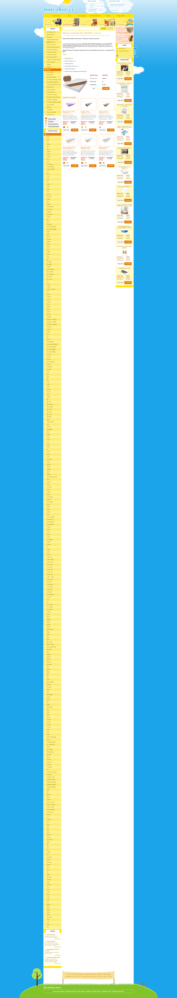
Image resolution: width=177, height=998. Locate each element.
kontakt (99, 974)
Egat (48, 377)
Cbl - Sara (49, 279)
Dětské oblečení (51, 89)
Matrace (49, 69)
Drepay (49, 359)
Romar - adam (50, 802)
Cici (48, 291)
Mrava (48, 689)
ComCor (49, 296)
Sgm (48, 827)
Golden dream (50, 422)
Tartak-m (49, 862)
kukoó (48, 529)
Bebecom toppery (51, 226)
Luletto (48, 612)
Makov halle (50, 629)
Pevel (48, 729)
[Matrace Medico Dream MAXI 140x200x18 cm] (70, 143)
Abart (48, 136)
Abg (48, 139)
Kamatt (49, 492)
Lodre (48, 549)
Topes (48, 882)
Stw (48, 854)
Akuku (48, 144)
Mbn (48, 652)
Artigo (48, 184)
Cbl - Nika (49, 276)
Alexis (48, 154)
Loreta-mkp (50, 587)
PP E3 (48, 747)
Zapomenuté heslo (92, 9)
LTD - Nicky (50, 607)
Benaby (49, 239)
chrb (48, 442)
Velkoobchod (50, 114)
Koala (48, 509)
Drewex (49, 364)
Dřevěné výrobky (51, 77)
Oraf (48, 714)
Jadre (48, 462)
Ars (48, 181)
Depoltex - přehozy (52, 319)
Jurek (48, 489)
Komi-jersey (50, 519)
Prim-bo (49, 764)
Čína (48, 304)
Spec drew (49, 839)
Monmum (49, 687)
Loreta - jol (49, 567)
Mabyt (48, 617)
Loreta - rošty (50, 577)
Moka (48, 679)
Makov (48, 627)
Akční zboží (52, 119)
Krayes (49, 527)
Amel (48, 161)
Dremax (49, 356)
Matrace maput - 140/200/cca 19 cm (86, 112)
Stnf (48, 847)
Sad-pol (49, 819)
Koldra (48, 512)
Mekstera (49, 664)
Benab (48, 236)
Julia (48, 484)
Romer (48, 814)
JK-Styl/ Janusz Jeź (52, 477)
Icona (48, 444)
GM (47, 399)
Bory (48, 256)
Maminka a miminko (52, 99)
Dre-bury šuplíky (51, 349)
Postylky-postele (51, 742)
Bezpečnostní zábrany (52, 82)
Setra (48, 824)
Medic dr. (49, 662)
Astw (48, 186)
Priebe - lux (50, 762)
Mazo (48, 639)
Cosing (48, 301)
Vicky (48, 889)
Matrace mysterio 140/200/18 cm (104, 148)
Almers (49, 156)
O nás (69, 15)
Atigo (48, 189)
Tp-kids (49, 884)
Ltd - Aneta (49, 604)
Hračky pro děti (51, 92)
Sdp (48, 822)
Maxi (48, 637)
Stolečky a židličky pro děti (54, 102)
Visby (48, 897)
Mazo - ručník (50, 644)
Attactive (49, 196)
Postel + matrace (51, 44)
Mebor (48, 659)
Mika (48, 667)
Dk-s (48, 334)
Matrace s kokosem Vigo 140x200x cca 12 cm (98, 35)
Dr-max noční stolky (52, 344)
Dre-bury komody (51, 346)
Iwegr (48, 454)
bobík (48, 244)
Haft (48, 424)
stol (48, 849)
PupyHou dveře (51, 779)
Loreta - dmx (50, 562)
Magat (48, 622)
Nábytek (49, 67)
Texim (48, 874)
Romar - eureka (51, 804)
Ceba (48, 284)
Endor (48, 384)
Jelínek (49, 474)
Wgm (48, 907)
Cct (48, 281)
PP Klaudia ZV (50, 752)
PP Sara (49, 759)
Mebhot (49, 654)
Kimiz (48, 504)
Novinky (50, 121)
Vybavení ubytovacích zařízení (52, 40)
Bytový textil (50, 74)
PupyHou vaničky (51, 782)
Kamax (49, 494)
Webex (48, 904)
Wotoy (48, 912)
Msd (48, 692)
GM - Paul (49, 409)
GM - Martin (50, 407)
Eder (48, 372)
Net (48, 702)
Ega (48, 374)
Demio (48, 314)
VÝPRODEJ (50, 109)
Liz (47, 547)
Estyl (48, 387)
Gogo (48, 419)
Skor (48, 829)
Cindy (48, 294)
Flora (48, 394)
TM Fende (49, 877)
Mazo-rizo (49, 649)
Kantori (49, 499)
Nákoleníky (50, 694)
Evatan (48, 389)
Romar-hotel (50, 812)
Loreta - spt (50, 579)
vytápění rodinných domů (93, 991)
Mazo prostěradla (51, 647)
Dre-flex (49, 354)
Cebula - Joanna (51, 289)
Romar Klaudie (51, 809)
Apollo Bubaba (50, 166)
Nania (48, 697)
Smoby (48, 834)
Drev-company (51, 361)
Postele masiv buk (51, 52)
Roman (49, 799)
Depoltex (49, 316)
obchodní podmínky (90, 974)
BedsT (48, 231)
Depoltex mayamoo (52, 324)
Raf (48, 792)
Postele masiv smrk (52, 49)
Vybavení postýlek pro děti (54, 84)
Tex (48, 872)
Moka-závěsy (50, 682)
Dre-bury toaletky (51, 351)
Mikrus (48, 669)
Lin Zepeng (49, 539)
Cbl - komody (50, 274)
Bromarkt (49, 261)
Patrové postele (51, 62)
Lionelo (49, 542)
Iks (47, 449)
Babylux (49, 211)
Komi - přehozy (51, 517)
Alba (48, 149)
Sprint (48, 842)
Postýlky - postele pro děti (53, 59)
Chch (48, 437)
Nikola (48, 704)
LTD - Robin (50, 609)
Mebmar (49, 657)
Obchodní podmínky (95, 15)
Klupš (48, 507)
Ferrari (48, 392)
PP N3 (48, 757)
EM (47, 379)
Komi (48, 514)
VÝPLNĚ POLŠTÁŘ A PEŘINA (78, 35)
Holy (48, 432)
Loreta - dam (50, 559)
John (48, 479)
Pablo (48, 717)
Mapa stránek (120, 15)
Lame (48, 532)
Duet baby (49, 366)
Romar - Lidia (50, 807)
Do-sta (48, 339)
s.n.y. (48, 817)
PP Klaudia (49, 749)
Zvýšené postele (51, 42)
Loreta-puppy (50, 594)
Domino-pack (50, 341)
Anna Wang (50, 164)
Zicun (48, 924)
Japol (48, 472)
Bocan (48, 246)
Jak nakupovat (82, 15)
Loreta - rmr (50, 574)
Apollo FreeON (50, 169)
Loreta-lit (49, 582)
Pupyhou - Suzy (51, 777)
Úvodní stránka (56, 15)
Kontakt (108, 15)
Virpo (48, 894)
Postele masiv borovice (53, 47)
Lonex (48, 552)
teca (48, 869)
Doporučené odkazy (58, 991)
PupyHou (49, 774)
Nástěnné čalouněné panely (54, 79)
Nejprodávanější (53, 126)
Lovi (48, 599)
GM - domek (50, 404)
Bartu (48, 221)
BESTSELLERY (51, 34)
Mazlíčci (49, 107)
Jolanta (49, 482)
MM (48, 677)
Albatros (49, 151)
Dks (48, 336)
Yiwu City (49, 917)
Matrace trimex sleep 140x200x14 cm (68, 112)
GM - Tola (49, 414)
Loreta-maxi (50, 584)
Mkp (48, 674)
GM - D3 (49, 402)
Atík (48, 191)
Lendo (48, 534)
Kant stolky (50, 497)
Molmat (49, 684)
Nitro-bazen (50, 707)
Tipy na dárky (50, 104)
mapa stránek (106, 974)
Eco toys (49, 369)
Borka (48, 254)
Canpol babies (50, 269)
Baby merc (50, 209)
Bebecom (49, 224)
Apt (48, 171)
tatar (48, 867)
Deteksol (49, 326)
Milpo (48, 672)
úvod (68, 974)
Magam (49, 619)
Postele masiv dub (51, 54)
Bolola (48, 251)
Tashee (49, 864)
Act (48, 141)
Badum (49, 216)
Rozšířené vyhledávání (111, 28)
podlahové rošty (106, 991)
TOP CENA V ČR (51, 32)
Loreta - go (49, 564)
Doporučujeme (53, 124)
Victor (48, 892)
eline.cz (105, 976)
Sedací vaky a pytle (52, 94)
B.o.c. (48, 201)
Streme (49, 852)
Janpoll (49, 469)
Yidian (48, 914)
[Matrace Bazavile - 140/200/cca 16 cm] (88, 143)
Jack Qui (49, 459)
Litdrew (49, 544)
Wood (48, 909)
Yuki (48, 922)
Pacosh (49, 719)
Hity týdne (49, 37)
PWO (48, 789)
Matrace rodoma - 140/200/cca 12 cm (104, 112)
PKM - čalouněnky (51, 737)
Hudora (49, 434)
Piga (48, 732)
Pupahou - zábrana (52, 772)
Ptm (48, 769)
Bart (48, 219)
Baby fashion (50, 206)
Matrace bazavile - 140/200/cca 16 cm (86, 148)
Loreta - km (50, 569)
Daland (48, 306)
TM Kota (49, 879)
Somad (48, 837)
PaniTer (49, 724)
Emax (48, 382)
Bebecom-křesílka (51, 229)
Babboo (49, 204)
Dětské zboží (50, 87)
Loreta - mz (50, 572)
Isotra (48, 452)
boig (48, 249)
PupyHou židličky (51, 787)
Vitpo (48, 899)
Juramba (49, 487)
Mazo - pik (49, 642)
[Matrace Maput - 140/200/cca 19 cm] (88, 107)
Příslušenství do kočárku (53, 97)
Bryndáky (49, 264)
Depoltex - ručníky (51, 321)
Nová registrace (92, 10)
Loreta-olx (49, 589)
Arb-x (48, 174)
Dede (48, 309)
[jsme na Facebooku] (135, 56)
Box (48, 259)
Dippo (48, 331)
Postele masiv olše (52, 57)
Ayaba (48, 199)
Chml (48, 439)
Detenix (49, 329)
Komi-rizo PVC (50, 522)
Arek (48, 176)
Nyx (48, 709)
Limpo (48, 537)
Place (48, 739)
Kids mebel (50, 502)
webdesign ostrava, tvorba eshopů (75, 991)
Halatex (49, 427)
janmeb (49, 464)
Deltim (48, 311)
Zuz (48, 927)
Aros (48, 179)
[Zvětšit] (75, 93)
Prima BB (49, 767)
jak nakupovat (79, 974)
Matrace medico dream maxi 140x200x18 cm (69, 148)
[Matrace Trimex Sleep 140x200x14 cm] (70, 107)
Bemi (48, 234)
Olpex (48, 712)
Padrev (49, 722)
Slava (48, 832)
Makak (48, 624)
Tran (48, 887)
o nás (72, 974)
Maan (48, 614)
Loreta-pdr (49, 592)
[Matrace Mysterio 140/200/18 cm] (106, 144)
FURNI (48, 397)
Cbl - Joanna (50, 271)
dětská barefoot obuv (118, 991)
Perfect (49, 727)
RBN (48, 797)
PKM (48, 734)
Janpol (48, 467)
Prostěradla (50, 72)
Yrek (48, 919)
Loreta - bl (49, 557)
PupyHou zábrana (51, 784)
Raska (48, 794)
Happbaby (49, 429)
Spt (47, 844)
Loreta (48, 554)
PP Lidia (49, 754)
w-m (48, 902)
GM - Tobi (49, 412)
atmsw (48, 194)
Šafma (48, 859)
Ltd (47, 602)
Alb (47, 146)
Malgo (48, 632)
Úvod (64, 35)
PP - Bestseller (51, 744)
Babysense (50, 214)
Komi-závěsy (50, 524)
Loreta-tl (49, 597)
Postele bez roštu (51, 112)
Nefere (48, 699)
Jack (48, 457)
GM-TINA (49, 417)
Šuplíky (49, 64)
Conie (48, 299)
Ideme (48, 447)
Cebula (48, 286)
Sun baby (49, 857)
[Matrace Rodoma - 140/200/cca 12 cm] (106, 107)
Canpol (48, 266)
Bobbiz (48, 241)
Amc (48, 159)
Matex (48, 634)
